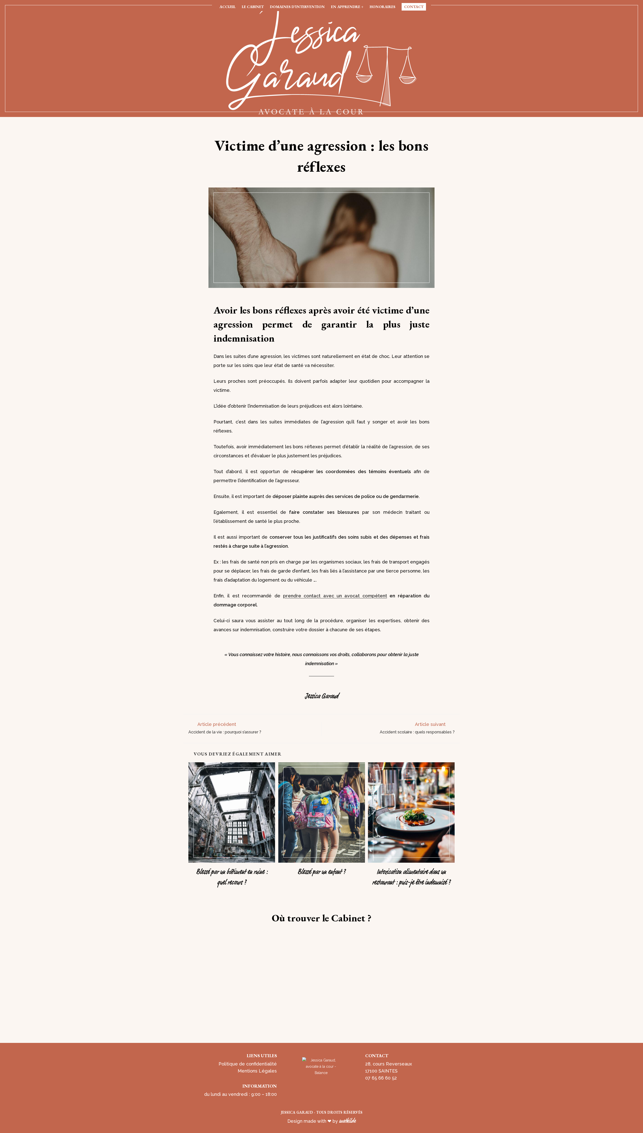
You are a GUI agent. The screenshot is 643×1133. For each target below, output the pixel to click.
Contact (413, 6)
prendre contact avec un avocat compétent (335, 595)
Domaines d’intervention (297, 6)
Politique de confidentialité (248, 1063)
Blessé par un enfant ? (321, 871)
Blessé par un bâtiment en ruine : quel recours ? (231, 876)
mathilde (347, 1120)
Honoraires (382, 6)
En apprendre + (347, 6)
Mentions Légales (257, 1071)
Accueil (228, 6)
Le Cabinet (253, 6)
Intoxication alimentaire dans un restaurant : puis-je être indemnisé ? (411, 876)
